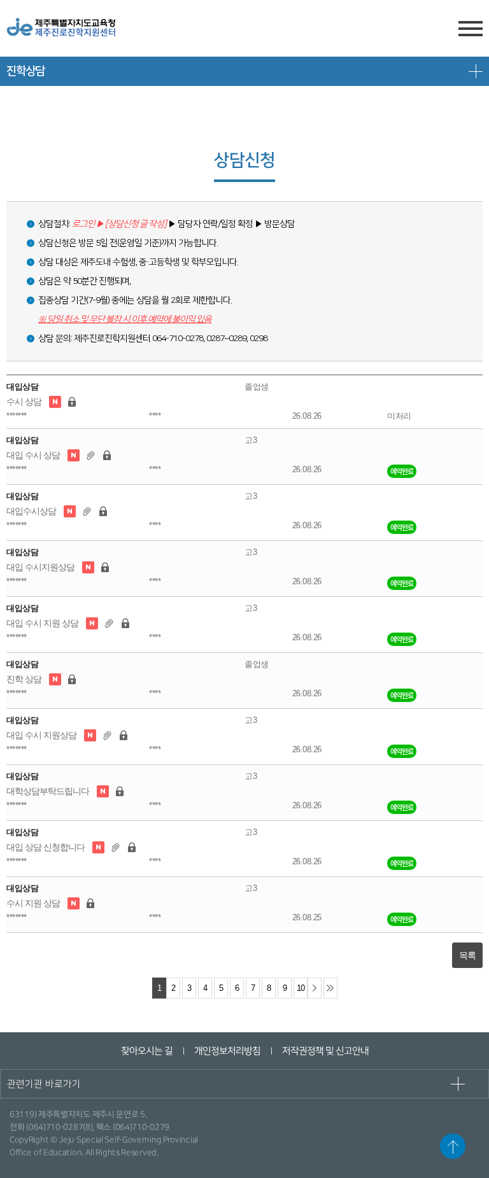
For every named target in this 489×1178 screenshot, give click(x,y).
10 (300, 988)
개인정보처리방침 (227, 1051)
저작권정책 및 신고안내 (324, 1051)
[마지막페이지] (330, 988)
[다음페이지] (315, 988)
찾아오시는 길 (146, 1051)
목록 (467, 955)
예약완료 (401, 471)
